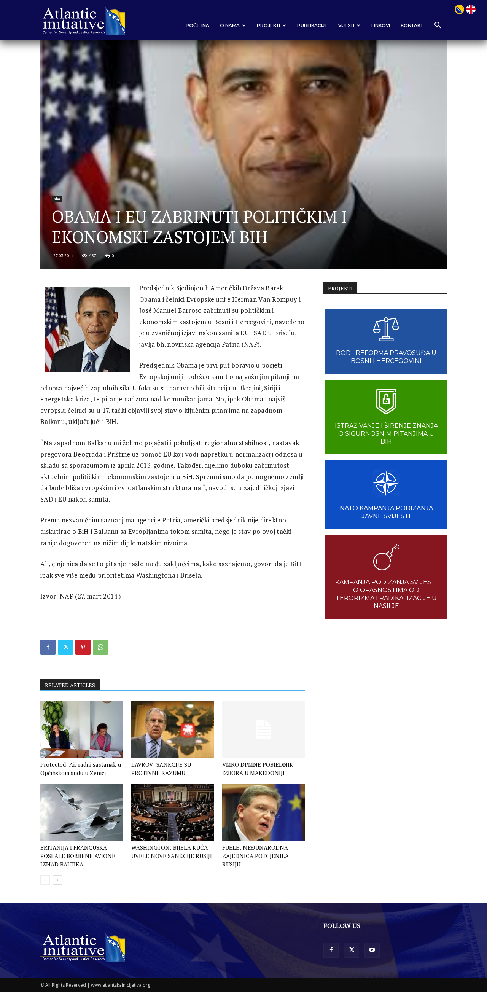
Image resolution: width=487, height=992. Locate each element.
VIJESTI (346, 25)
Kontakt (412, 25)
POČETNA (197, 25)
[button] (437, 25)
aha (57, 198)
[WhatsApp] (100, 647)
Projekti (268, 25)
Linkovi (380, 25)
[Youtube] (372, 950)
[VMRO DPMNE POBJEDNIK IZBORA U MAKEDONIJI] (263, 729)
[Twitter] (65, 647)
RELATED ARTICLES (70, 685)
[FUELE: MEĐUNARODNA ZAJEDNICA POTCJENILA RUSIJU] (263, 812)
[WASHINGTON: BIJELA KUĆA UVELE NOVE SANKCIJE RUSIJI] (172, 812)
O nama (230, 25)
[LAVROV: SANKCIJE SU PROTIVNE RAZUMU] (172, 729)
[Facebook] (48, 647)
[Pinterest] (83, 647)
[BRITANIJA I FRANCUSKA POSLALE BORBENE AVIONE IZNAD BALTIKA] (81, 812)
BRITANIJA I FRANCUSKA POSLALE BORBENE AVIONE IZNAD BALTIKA (77, 856)
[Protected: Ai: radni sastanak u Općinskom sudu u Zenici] (81, 729)
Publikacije (312, 25)
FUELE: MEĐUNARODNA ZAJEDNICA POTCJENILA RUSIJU (255, 856)
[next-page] (57, 880)
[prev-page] (45, 880)
